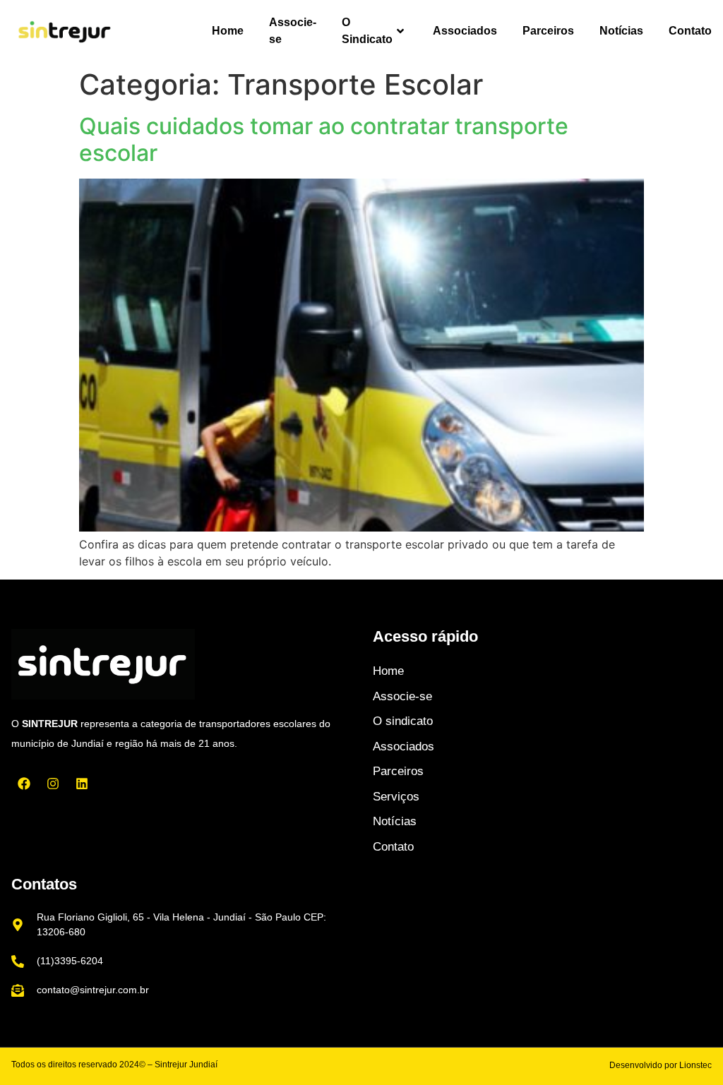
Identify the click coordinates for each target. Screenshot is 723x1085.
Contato (690, 31)
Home (228, 31)
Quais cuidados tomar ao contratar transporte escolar (323, 139)
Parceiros (548, 31)
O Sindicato (367, 30)
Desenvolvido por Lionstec (660, 1065)
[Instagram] (53, 783)
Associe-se (292, 30)
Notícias (621, 31)
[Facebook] (24, 783)
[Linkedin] (82, 783)
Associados (465, 31)
